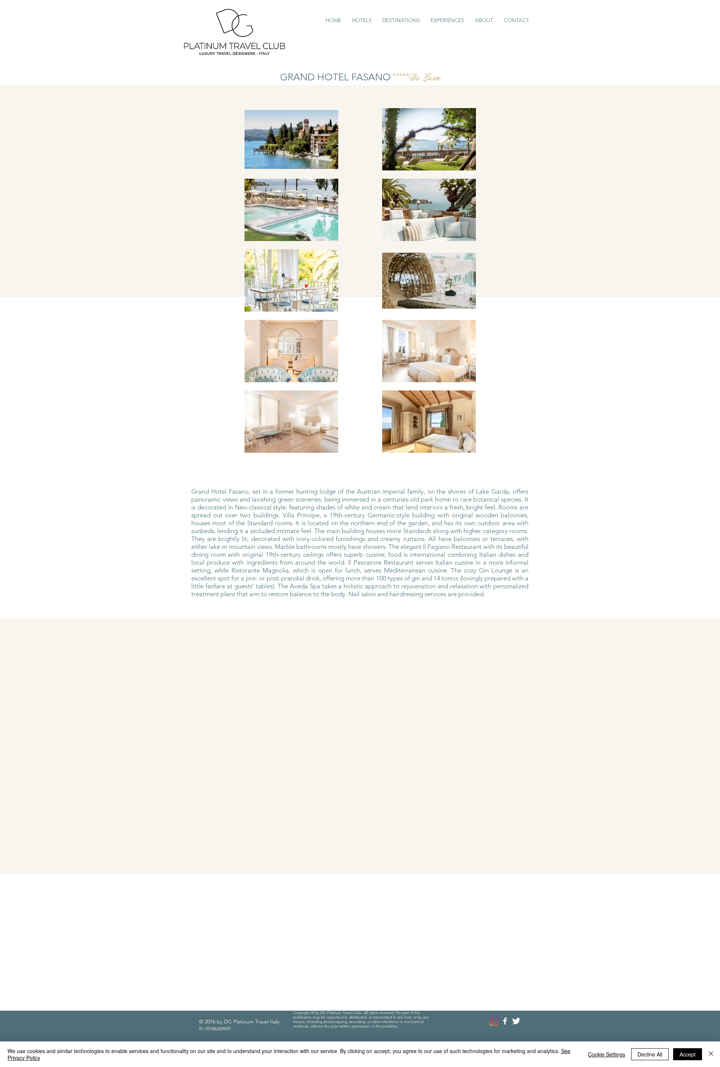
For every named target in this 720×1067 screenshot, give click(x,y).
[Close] (711, 1054)
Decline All (650, 1054)
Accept (688, 1054)
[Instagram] (493, 1021)
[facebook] (505, 1021)
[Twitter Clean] (516, 1021)
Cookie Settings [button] (606, 1054)
